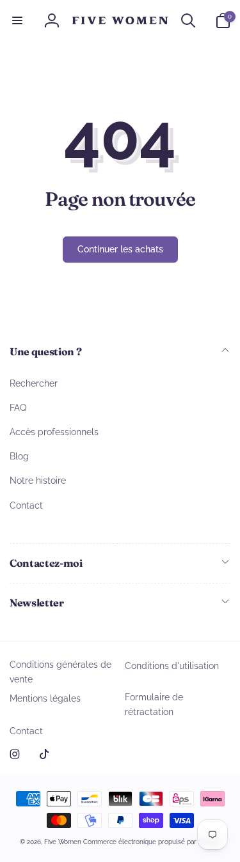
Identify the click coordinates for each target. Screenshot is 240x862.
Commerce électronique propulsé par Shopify (151, 841)
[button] (17, 20)
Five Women (63, 841)
